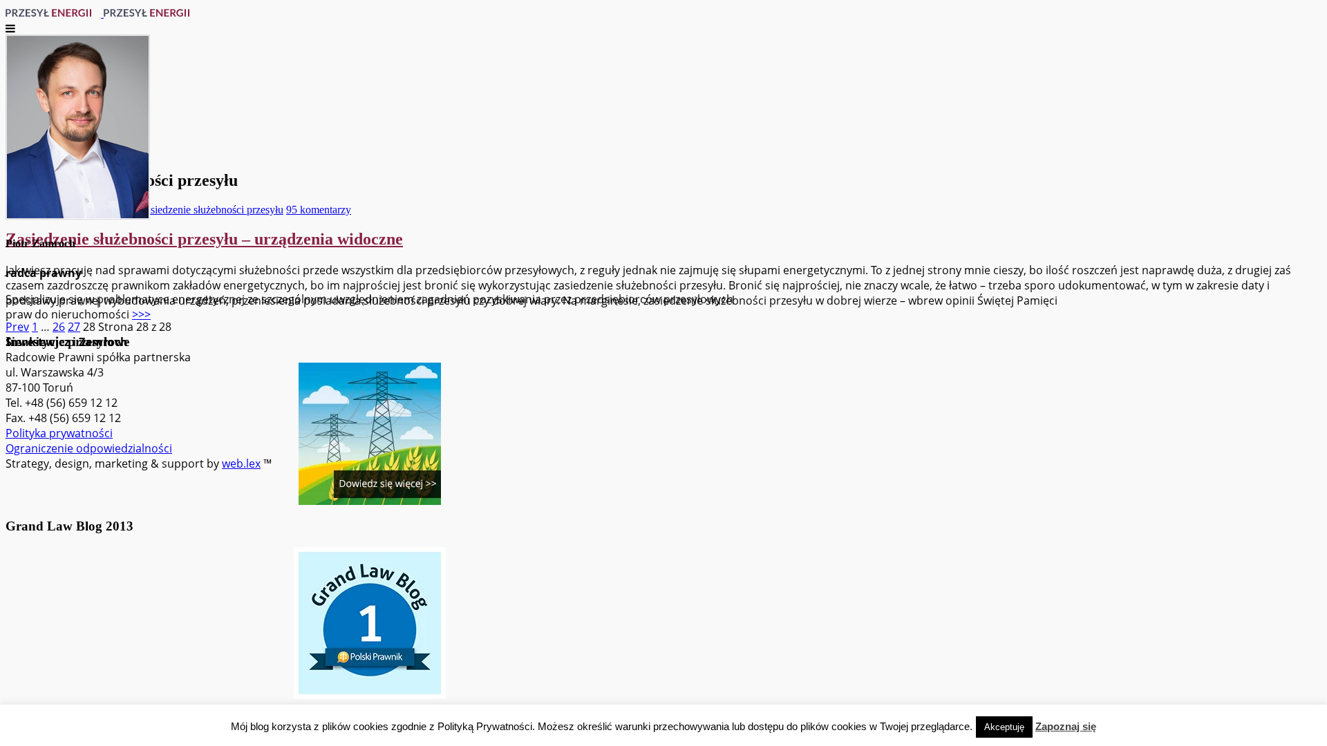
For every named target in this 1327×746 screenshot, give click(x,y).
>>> (141, 314)
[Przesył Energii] (102, 13)
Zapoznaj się (1065, 726)
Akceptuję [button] (1004, 727)
